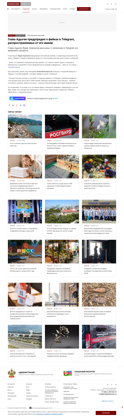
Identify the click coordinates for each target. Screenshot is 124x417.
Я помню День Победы (70, 384)
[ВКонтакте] (13, 105)
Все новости (15, 9)
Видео (28, 390)
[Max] (24, 105)
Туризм (72, 9)
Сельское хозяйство (32, 396)
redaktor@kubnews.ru (108, 394)
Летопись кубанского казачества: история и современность (51, 391)
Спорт (65, 9)
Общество (26, 9)
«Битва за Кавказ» (50, 387)
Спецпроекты (84, 9)
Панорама (48, 384)
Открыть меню (8, 9)
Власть (34, 9)
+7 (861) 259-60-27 (109, 392)
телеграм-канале (14, 67)
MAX (56, 98)
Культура (29, 384)
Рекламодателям (68, 394)
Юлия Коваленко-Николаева (36, 35)
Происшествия (55, 9)
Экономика (44, 9)
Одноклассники (111, 4)
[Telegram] (20, 105)
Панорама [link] (12, 180)
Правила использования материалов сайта (70, 398)
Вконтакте (107, 4)
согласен (106, 413)
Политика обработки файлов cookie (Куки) (69, 402)
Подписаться (19, 98)
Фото (27, 387)
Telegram (115, 4)
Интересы (29, 399)
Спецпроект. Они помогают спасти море (70, 387)
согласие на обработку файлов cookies (49, 414)
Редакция (66, 391)
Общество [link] (12, 140)
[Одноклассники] (16, 105)
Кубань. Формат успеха (52, 402)
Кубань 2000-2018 (50, 399)
